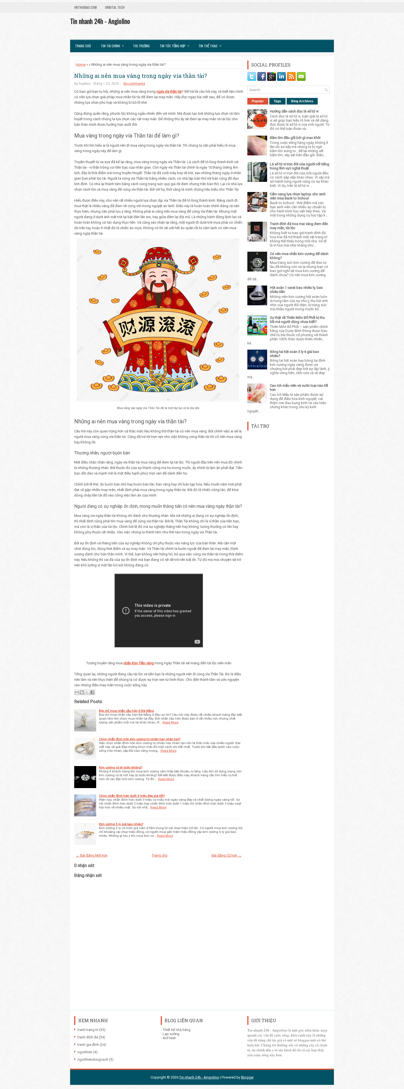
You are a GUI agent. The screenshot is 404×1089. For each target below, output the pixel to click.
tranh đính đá (88, 1037)
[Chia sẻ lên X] (87, 692)
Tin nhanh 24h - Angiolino (100, 21)
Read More (170, 722)
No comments (134, 84)
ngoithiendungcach (93, 1059)
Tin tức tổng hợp (174, 45)
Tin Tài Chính (112, 45)
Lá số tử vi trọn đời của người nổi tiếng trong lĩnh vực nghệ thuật (299, 166)
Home (80, 64)
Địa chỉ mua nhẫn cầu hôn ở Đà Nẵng (126, 711)
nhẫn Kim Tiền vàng (138, 663)
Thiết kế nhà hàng (176, 1030)
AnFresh (169, 1038)
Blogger (247, 1077)
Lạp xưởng (171, 1034)
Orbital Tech (114, 7)
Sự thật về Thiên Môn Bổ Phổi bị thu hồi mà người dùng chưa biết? (297, 320)
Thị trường (141, 45)
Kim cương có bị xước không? (120, 767)
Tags (277, 101)
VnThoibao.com (85, 7)
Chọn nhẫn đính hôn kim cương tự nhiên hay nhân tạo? (139, 739)
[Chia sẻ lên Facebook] (92, 692)
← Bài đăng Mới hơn (91, 855)
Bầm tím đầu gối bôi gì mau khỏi (295, 138)
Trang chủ (83, 45)
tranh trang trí (88, 1030)
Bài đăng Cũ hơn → (227, 855)
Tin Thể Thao (209, 45)
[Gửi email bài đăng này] (76, 692)
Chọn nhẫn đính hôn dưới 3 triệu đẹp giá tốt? (132, 796)
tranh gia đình (88, 1045)
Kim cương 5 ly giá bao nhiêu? (121, 824)
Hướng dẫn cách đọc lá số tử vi (294, 111)
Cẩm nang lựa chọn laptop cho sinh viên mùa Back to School (298, 196)
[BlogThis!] (82, 692)
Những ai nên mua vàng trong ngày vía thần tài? (140, 75)
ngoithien (85, 1052)
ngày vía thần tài (169, 91)
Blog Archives (302, 101)
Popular (258, 101)
